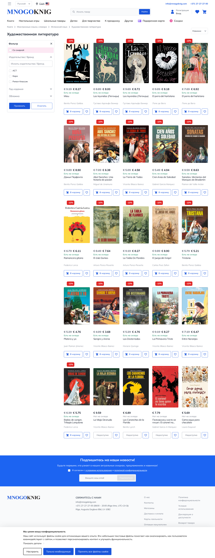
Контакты (149, 502)
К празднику (112, 20)
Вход (178, 13)
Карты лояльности (153, 519)
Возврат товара (186, 523)
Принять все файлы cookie (93, 551)
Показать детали (32, 543)
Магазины (149, 508)
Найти (144, 11)
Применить (19, 105)
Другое (129, 20)
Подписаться (126, 477)
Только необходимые (58, 551)
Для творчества (91, 20)
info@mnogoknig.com (176, 3)
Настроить (32, 551)
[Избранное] (197, 11)
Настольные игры (29, 20)
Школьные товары (54, 20)
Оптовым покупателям (155, 524)
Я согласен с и (109, 470)
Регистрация (182, 10)
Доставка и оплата (153, 513)
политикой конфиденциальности (130, 470)
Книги (10, 20)
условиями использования (98, 470)
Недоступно (103, 435)
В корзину (75, 111)
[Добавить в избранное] (87, 111)
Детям (73, 20)
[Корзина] (204, 11)
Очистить (41, 105)
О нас (147, 497)
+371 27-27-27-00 (199, 3)
